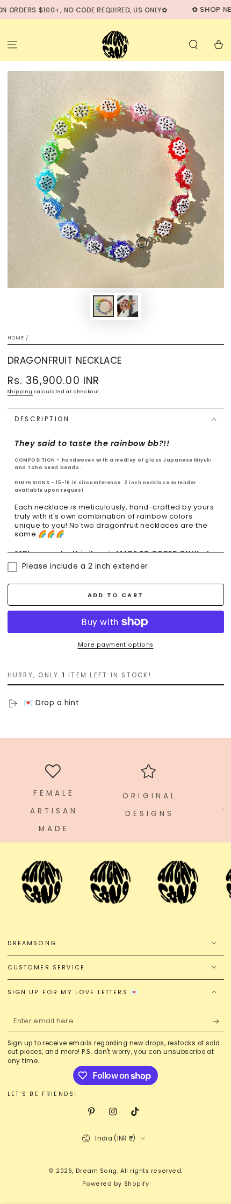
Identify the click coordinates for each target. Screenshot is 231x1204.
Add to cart (115, 595)
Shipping (20, 391)
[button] (193, 44)
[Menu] (12, 44)
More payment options (116, 645)
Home (16, 338)
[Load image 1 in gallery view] (103, 306)
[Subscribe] (218, 1021)
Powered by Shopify (115, 1184)
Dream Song (96, 1171)
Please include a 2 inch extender (85, 567)
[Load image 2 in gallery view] (128, 306)
